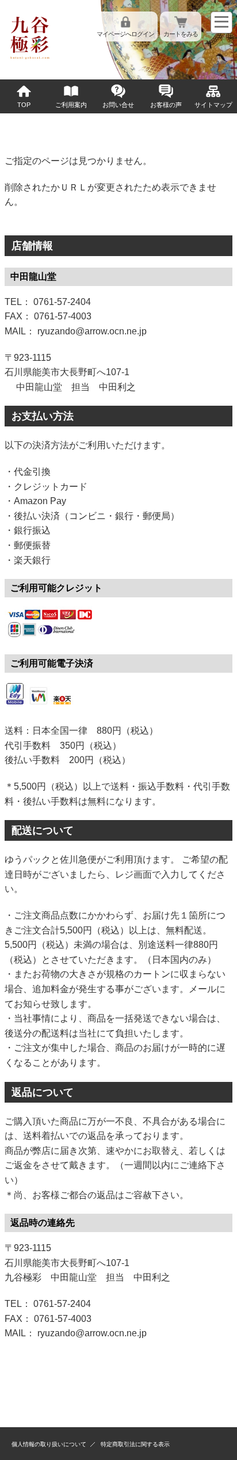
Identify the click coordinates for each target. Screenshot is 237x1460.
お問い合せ (118, 104)
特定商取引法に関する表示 (135, 1444)
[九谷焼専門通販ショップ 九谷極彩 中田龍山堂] (30, 59)
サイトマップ (213, 104)
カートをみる (180, 34)
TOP (23, 104)
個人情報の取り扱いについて (49, 1444)
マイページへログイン (125, 34)
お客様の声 (166, 104)
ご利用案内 (71, 104)
